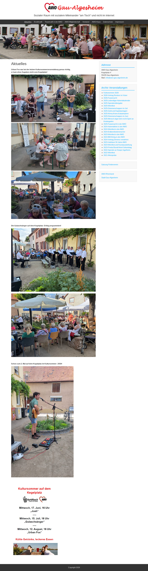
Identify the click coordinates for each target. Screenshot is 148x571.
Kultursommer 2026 (111, 93)
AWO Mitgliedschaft (72, 22)
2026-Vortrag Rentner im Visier (115, 95)
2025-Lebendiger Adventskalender (117, 100)
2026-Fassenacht (110, 98)
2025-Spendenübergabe (113, 103)
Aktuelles (27, 22)
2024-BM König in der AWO (114, 137)
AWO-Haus (96, 22)
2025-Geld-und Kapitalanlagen (115, 111)
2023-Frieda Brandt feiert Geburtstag (118, 147)
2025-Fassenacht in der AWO (115, 124)
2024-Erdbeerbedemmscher (114, 132)
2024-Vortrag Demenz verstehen (116, 140)
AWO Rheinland (107, 174)
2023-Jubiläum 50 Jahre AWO (115, 142)
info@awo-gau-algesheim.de (117, 78)
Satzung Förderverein (109, 165)
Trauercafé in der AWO (53, 22)
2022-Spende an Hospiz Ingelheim (117, 150)
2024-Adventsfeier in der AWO (115, 127)
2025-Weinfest (109, 106)
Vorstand (85, 22)
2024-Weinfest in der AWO (114, 129)
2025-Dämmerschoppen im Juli (116, 108)
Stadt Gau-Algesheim (109, 178)
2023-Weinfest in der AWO (114, 134)
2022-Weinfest (109, 153)
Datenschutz (108, 22)
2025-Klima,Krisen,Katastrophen (116, 114)
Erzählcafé (38, 22)
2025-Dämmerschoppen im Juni (116, 116)
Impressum (119, 22)
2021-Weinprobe (110, 155)
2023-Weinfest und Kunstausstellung (118, 145)
